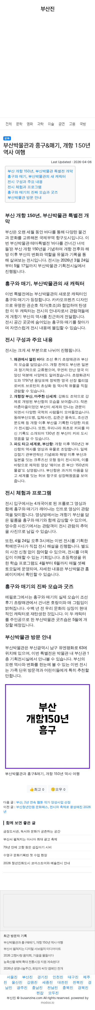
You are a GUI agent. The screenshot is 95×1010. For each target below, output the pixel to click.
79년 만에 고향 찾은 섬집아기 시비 (27, 847)
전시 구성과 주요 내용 (25, 181)
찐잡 (40, 993)
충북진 (68, 987)
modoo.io (47, 1002)
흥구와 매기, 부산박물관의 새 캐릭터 (37, 176)
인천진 (58, 977)
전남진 (52, 987)
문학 (19, 124)
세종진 (47, 982)
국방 (83, 124)
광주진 (22, 987)
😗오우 (58, 789)
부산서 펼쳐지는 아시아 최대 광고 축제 (30, 839)
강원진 (32, 982)
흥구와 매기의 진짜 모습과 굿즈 (33, 192)
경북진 (83, 987)
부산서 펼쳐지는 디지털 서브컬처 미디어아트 (32, 949)
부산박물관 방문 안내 (25, 197)
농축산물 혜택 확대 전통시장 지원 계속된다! (31, 962)
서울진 (12, 977)
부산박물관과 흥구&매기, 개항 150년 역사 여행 (33, 942)
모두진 (53, 993)
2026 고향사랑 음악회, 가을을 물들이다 (29, 955)
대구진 (73, 977)
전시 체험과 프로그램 (25, 187)
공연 (62, 124)
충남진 (37, 987)
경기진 (42, 977)
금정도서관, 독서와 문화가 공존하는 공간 (31, 831)
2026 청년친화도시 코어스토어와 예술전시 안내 (36, 863)
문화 (7, 138)
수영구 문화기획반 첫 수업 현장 (25, 855)
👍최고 (37, 789)
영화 (30, 124)
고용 (72, 124)
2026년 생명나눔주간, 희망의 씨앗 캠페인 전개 (33, 968)
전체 (9, 124)
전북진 (78, 982)
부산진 (27, 977)
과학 (40, 124)
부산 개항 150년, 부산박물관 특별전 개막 (40, 171)
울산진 (17, 982)
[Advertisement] (47, 68)
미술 (51, 124)
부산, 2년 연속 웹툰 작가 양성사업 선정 (43, 802)
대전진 (62, 982)
